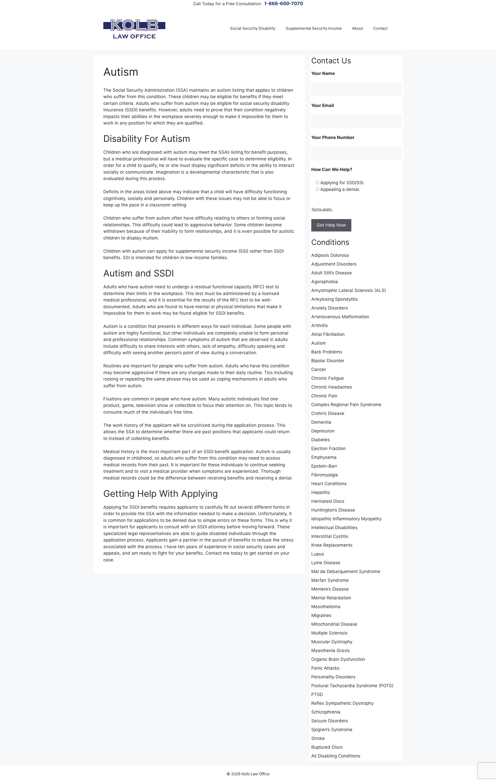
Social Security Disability (252, 28)
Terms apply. (322, 209)
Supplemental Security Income (314, 28)
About (357, 28)
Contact (380, 28)
